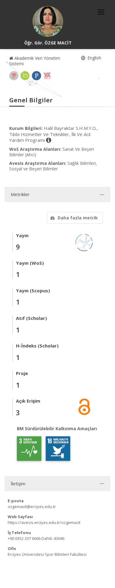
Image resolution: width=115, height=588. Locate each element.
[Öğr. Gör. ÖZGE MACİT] (47, 21)
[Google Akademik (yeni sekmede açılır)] (13, 75)
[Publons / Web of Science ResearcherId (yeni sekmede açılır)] (36, 75)
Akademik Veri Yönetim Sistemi (34, 60)
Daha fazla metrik (78, 218)
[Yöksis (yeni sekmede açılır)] (47, 75)
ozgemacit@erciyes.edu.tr (32, 506)
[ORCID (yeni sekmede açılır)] (25, 75)
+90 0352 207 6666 (24, 538)
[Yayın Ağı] (84, 242)
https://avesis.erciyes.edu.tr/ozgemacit (44, 522)
